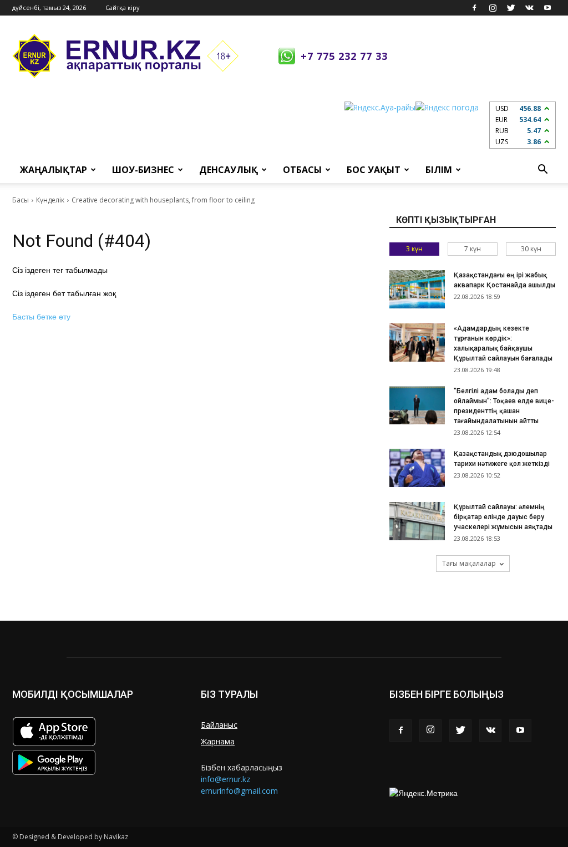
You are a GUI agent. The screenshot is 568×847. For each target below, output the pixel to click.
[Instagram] (492, 8)
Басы (20, 200)
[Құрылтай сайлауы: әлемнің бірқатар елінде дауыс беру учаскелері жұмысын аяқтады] (417, 521)
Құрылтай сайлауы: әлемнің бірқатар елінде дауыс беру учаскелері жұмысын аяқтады (503, 517)
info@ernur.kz (225, 779)
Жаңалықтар (53, 170)
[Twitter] (511, 8)
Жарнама (218, 741)
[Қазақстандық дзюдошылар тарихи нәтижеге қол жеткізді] (417, 468)
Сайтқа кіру (122, 7)
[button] (542, 169)
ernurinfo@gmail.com (239, 790)
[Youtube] (547, 8)
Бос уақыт (373, 170)
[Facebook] (474, 8)
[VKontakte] (529, 8)
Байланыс (219, 724)
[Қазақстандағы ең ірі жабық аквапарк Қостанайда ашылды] (417, 289)
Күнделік (50, 200)
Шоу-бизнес (143, 170)
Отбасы (302, 170)
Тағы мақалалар (469, 563)
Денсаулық (228, 170)
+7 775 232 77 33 (344, 56)
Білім (438, 170)
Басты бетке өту (41, 316)
